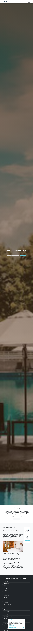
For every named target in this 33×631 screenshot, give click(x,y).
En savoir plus (11, 625)
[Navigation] (29, 2)
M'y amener (23, 255)
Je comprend (13, 627)
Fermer (20, 627)
